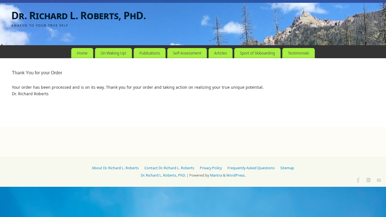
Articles (220, 53)
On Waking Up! (113, 53)
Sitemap (287, 168)
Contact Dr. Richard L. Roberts (169, 168)
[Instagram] (368, 179)
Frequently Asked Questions (251, 168)
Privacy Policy (211, 168)
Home (82, 53)
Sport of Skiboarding (257, 53)
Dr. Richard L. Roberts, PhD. (78, 15)
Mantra (216, 175)
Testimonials (298, 53)
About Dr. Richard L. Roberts (115, 168)
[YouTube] (378, 179)
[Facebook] (357, 179)
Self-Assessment (187, 53)
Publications (149, 53)
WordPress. (236, 175)
